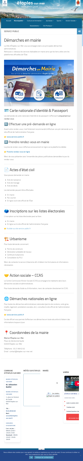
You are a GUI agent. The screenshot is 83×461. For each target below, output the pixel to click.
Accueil (8, 21)
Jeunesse (49, 21)
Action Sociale (70, 21)
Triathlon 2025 (71, 407)
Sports (59, 21)
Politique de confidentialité (44, 457)
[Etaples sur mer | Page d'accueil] (16, 9)
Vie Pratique (47, 26)
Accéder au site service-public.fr (19, 228)
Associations (34, 26)
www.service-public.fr (15, 315)
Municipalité (18, 21)
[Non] (80, 455)
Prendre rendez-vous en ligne (18, 152)
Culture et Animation (34, 21)
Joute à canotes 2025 (73, 403)
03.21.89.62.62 (11, 411)
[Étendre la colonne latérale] (79, 31)
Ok (31, 457)
